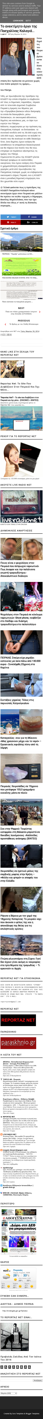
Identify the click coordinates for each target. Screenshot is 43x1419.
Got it (28, 21)
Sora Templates (18, 1414)
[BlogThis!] (4, 335)
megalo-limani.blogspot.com (15, 1150)
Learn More (18, 21)
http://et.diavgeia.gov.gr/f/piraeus (15, 1311)
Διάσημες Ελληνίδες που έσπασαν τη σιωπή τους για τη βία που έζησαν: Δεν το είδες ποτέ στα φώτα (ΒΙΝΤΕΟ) (20, 1121)
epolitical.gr (8, 1168)
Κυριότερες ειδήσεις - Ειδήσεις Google (18, 1099)
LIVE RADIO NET (9, 1134)
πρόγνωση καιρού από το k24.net (18, 1290)
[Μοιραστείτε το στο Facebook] (8, 335)
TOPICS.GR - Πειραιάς (12, 1079)
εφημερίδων (24, 1256)
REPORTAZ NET (9, 1117)
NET (5, 34)
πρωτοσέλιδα (15, 1256)
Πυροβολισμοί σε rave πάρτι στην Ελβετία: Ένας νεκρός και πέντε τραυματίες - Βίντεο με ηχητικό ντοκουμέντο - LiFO (19, 1103)
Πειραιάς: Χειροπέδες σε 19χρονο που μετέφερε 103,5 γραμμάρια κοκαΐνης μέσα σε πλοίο (19, 789)
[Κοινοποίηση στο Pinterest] (10, 335)
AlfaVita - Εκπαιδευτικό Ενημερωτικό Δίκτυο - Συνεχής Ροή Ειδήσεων (18, 1063)
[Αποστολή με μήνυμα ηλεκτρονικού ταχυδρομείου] (1, 335)
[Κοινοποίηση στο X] (6, 335)
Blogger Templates (32, 1414)
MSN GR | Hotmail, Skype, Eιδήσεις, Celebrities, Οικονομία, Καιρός (17, 1194)
